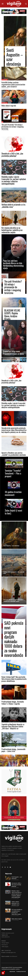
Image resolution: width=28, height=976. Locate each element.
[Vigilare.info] (14, 3)
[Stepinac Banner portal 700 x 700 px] (14, 822)
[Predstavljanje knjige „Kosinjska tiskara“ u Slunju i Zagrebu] (14, 692)
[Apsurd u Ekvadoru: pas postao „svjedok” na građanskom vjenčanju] (14, 443)
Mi (2, 121)
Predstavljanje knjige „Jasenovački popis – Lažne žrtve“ (13, 750)
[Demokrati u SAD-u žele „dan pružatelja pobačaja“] (14, 143)
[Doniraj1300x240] (14, 15)
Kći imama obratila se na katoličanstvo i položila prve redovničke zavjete (11, 230)
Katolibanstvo (4, 79)
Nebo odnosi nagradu (8, 105)
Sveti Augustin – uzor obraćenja (14, 57)
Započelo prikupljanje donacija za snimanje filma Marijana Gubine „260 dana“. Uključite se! (12, 726)
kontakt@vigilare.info (10, 952)
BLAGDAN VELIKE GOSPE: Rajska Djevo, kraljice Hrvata (12, 314)
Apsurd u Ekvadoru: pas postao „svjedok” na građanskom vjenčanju (13, 453)
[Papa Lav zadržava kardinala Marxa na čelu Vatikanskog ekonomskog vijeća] (14, 252)
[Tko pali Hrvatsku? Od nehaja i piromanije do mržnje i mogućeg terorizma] (14, 116)
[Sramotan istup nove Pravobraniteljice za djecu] (14, 338)
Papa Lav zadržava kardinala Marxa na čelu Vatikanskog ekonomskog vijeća (13, 264)
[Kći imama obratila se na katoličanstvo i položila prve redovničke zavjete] (14, 218)
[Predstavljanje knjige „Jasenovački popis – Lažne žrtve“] (14, 739)
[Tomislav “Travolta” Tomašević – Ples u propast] (14, 463)
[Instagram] (5, 867)
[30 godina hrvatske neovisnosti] (14, 485)
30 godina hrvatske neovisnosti (13, 493)
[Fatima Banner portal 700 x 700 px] (14, 795)
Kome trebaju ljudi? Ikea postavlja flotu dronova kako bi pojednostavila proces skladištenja (14, 678)
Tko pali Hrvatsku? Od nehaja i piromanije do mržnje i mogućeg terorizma (12, 126)
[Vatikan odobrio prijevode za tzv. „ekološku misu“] (14, 195)
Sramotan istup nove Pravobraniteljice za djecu (13, 352)
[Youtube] (10, 867)
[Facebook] (2, 867)
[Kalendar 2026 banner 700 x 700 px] (14, 761)
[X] (8, 867)
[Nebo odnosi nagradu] (14, 97)
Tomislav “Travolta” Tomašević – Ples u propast (13, 473)
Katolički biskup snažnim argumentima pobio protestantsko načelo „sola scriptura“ (13, 84)
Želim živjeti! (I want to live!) (13, 512)
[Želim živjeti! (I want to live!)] (14, 503)
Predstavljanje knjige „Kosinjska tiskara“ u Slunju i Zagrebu (12, 702)
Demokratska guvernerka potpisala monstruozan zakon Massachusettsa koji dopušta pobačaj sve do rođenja (13, 430)
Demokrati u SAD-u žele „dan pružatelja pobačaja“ (12, 154)
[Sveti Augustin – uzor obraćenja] (15, 41)
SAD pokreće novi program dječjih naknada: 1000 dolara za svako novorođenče (13, 639)
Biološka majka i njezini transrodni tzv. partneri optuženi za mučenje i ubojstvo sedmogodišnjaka (13, 180)
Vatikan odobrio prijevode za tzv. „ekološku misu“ (13, 205)
